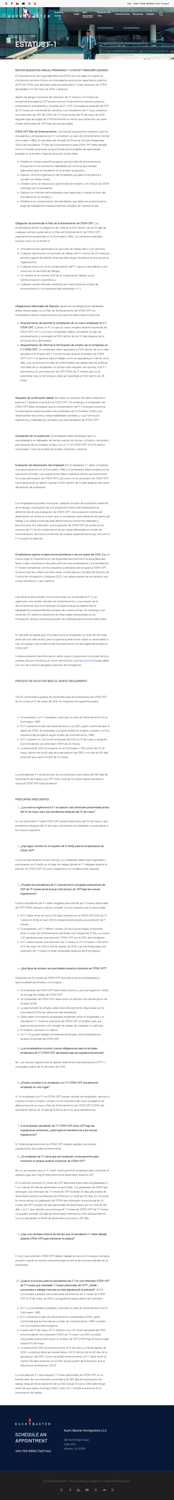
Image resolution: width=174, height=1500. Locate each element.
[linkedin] (17, 3)
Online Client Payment (116, 1481)
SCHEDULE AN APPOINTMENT (31, 1437)
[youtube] (23, 3)
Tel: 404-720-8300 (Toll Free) (148, 3)
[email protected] (85, 660)
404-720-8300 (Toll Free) (33, 1451)
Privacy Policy (78, 1481)
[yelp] (35, 3)
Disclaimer (95, 1481)
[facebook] (12, 3)
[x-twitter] (6, 3)
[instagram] (29, 3)
